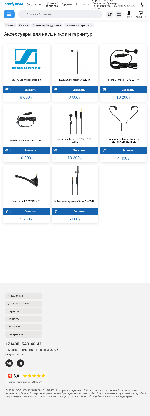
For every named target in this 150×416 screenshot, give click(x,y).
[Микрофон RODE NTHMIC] (26, 180)
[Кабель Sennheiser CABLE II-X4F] (123, 59)
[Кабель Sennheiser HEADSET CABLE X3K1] (75, 119)
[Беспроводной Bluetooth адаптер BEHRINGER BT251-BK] (123, 119)
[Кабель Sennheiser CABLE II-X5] (26, 119)
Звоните (127, 150)
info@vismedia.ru (14, 354)
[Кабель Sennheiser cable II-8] (26, 59)
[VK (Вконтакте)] (10, 363)
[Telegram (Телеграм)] (22, 363)
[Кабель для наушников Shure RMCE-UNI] (75, 180)
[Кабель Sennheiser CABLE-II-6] (75, 59)
